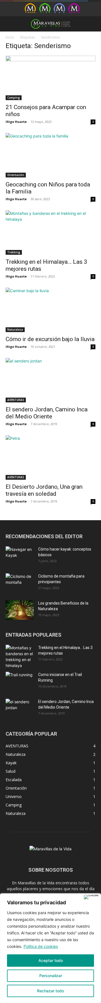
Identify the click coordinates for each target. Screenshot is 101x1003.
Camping (13, 98)
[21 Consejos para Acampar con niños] (50, 78)
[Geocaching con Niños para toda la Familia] (50, 155)
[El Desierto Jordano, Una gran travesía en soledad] (50, 457)
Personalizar (50, 975)
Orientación (15, 175)
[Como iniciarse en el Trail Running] (20, 681)
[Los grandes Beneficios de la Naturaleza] (20, 610)
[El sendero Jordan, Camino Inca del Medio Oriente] (50, 380)
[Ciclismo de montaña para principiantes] (20, 583)
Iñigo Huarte (16, 122)
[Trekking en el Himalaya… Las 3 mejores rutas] (50, 232)
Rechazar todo (50, 990)
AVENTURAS (15, 400)
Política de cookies (41, 946)
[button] (10, 23)
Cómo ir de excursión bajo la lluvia (50, 339)
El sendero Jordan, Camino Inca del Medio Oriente (47, 413)
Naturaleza (15, 330)
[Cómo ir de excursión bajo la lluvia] (50, 310)
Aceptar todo (50, 960)
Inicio (10, 37)
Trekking (13, 252)
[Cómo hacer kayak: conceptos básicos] (20, 556)
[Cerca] (91, 897)
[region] (50, 948)
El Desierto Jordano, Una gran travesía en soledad (44, 490)
